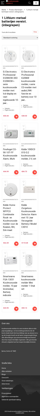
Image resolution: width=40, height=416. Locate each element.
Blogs (4, 374)
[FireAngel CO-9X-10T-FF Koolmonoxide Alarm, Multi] (11, 134)
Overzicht (5, 377)
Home (4, 10)
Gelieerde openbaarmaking (11, 400)
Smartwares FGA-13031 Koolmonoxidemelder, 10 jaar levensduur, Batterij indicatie (10, 286)
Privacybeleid (6, 393)
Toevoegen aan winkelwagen (16, 117)
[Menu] (2, 3)
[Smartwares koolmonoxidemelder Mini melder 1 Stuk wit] (29, 261)
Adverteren (6, 384)
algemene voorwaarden (10, 396)
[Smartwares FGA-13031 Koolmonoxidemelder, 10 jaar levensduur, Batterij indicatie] (11, 261)
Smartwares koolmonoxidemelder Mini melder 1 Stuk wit (28, 282)
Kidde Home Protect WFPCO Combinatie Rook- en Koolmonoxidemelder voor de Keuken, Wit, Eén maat (10, 217)
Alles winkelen (7, 371)
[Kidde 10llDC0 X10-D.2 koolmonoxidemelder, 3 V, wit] (29, 134)
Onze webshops (7, 381)
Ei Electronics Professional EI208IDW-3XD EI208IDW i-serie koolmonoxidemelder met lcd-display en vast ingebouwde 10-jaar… (11, 87)
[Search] (29, 3)
